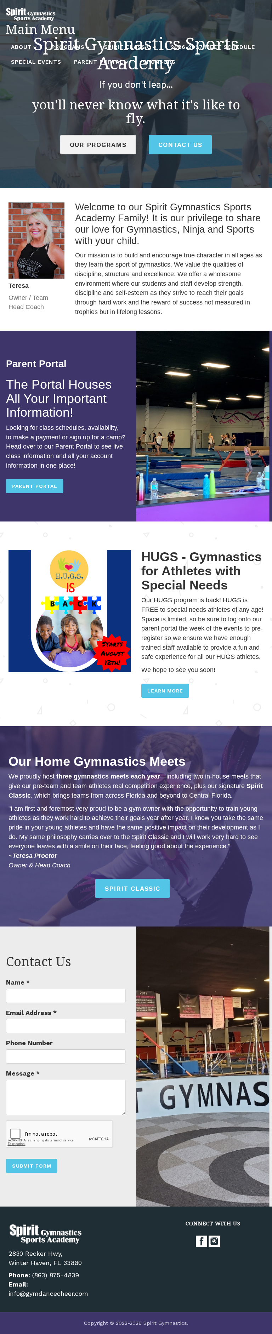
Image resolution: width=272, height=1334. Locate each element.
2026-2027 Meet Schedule (213, 47)
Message (23, 1073)
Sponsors (159, 62)
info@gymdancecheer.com (48, 1293)
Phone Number (29, 1043)
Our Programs (98, 144)
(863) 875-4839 (55, 1275)
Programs (68, 47)
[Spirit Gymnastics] (31, 13)
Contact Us (180, 144)
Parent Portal (98, 62)
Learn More (165, 691)
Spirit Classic (127, 47)
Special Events (36, 62)
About (21, 47)
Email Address (31, 1012)
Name (18, 982)
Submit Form (31, 1166)
